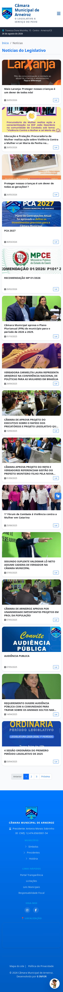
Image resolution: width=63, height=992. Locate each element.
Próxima (45, 776)
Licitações (31, 880)
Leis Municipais (31, 887)
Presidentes (33, 852)
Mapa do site (17, 966)
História (33, 858)
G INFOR (42, 976)
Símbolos (33, 846)
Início (5, 43)
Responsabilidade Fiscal (31, 892)
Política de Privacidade (41, 966)
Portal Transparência (31, 875)
